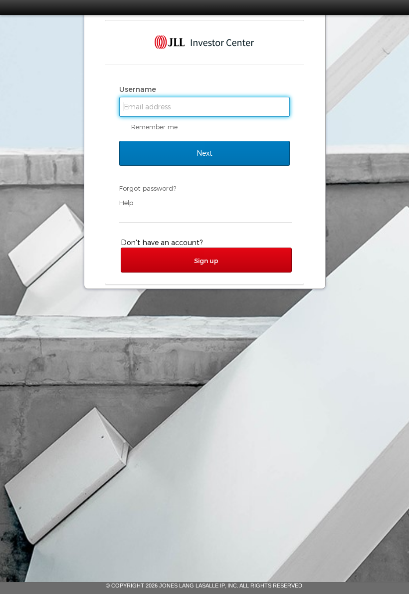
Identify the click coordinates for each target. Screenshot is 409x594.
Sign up (206, 261)
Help (126, 203)
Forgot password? (147, 188)
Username (138, 89)
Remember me (154, 127)
